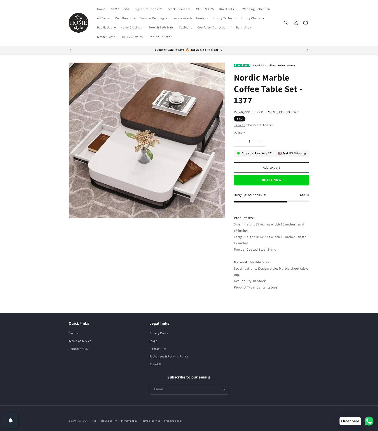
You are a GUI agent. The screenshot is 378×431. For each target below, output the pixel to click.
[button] (228, 9)
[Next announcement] (308, 50)
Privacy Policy (158, 333)
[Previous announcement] (70, 50)
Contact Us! (157, 349)
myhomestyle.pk (87, 420)
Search (73, 333)
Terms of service (80, 341)
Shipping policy (173, 420)
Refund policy (78, 349)
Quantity (239, 132)
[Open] (10, 420)
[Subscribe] (223, 389)
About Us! (156, 364)
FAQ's (153, 341)
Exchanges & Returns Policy (168, 356)
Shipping (239, 125)
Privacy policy (129, 420)
